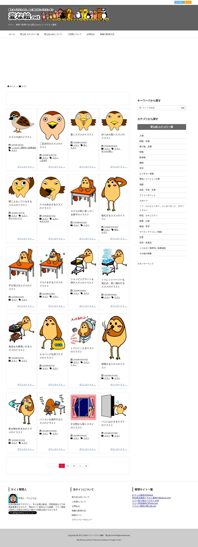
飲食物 (142, 157)
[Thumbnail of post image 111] (52, 405)
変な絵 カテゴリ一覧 (161, 126)
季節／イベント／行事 (149, 179)
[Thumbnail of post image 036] (114, 262)
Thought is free (114, 540)
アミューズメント (147, 195)
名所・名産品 (145, 242)
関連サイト (77, 515)
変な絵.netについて (81, 497)
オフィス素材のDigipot (142, 495)
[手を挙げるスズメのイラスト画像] (21, 265)
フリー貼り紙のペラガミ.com (145, 500)
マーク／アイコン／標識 (150, 232)
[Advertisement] (99, 60)
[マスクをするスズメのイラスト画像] (52, 263)
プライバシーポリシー (82, 519)
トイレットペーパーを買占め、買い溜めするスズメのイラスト (113, 283)
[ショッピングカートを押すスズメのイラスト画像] (83, 262)
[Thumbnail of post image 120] (52, 333)
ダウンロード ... (25, 166)
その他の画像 (145, 253)
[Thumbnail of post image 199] (83, 121)
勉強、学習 (144, 226)
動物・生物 (144, 141)
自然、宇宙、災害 (147, 190)
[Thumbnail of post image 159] (114, 121)
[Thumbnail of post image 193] (52, 125)
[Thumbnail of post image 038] (52, 189)
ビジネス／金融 (146, 173)
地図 (141, 184)
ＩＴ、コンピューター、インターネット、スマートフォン (161, 208)
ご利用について (79, 501)
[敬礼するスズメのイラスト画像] (114, 194)
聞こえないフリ (15, 218)
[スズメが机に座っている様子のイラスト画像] (83, 192)
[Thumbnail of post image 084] (114, 338)
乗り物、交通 (145, 146)
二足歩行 (43, 160)
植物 (141, 152)
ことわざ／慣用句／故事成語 (23, 147)
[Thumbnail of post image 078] (21, 410)
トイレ (73, 365)
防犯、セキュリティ (148, 215)
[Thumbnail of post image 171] (83, 330)
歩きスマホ (44, 221)
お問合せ (76, 506)
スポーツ (143, 200)
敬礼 (116, 230)
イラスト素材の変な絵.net (144, 506)
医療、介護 (144, 221)
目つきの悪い (107, 151)
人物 (141, 135)
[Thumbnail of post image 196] (21, 187)
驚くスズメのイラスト (82, 134)
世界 (141, 237)
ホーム (12, 86)
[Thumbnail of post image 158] (21, 329)
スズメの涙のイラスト (20, 136)
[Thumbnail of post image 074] (21, 122)
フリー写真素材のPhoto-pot (145, 503)
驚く (85, 145)
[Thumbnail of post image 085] (83, 407)
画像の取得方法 (79, 510)
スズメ (14, 150)
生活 (141, 168)
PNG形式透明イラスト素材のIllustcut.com (151, 497)
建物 (141, 162)
